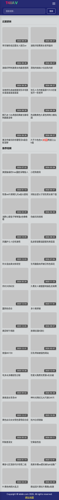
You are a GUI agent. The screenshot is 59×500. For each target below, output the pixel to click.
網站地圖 (29, 497)
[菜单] (54, 3)
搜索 (51, 11)
